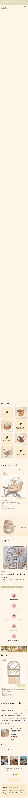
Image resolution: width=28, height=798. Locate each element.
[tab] (14, 710)
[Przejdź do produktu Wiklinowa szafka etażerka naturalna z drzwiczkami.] (14, 673)
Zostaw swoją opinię (14, 780)
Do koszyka (20, 498)
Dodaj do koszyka (12, 587)
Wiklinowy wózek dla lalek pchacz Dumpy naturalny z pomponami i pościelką (16, 731)
